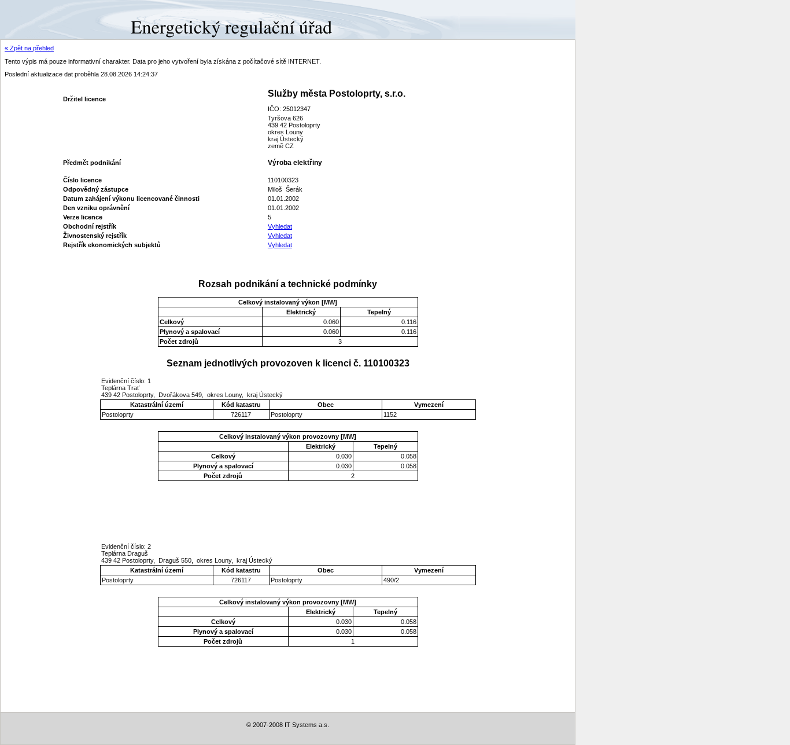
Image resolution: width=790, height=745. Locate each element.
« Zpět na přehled (29, 48)
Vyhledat (280, 226)
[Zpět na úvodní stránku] (42, 19)
